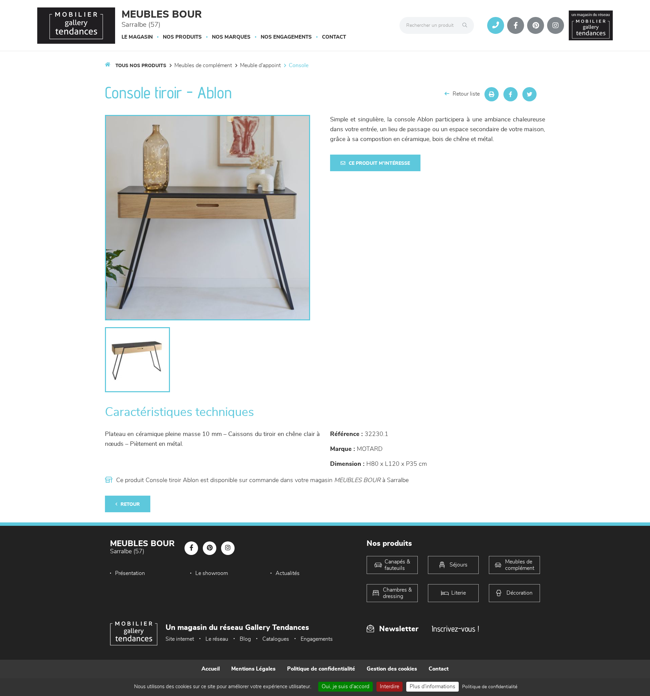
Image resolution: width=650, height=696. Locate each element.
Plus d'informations (432, 686)
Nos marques (231, 37)
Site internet (180, 639)
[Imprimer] (491, 94)
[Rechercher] (466, 25)
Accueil (210, 669)
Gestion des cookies (392, 669)
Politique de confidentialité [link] (489, 686)
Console (298, 65)
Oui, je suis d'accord (345, 686)
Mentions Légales (253, 669)
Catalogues (275, 639)
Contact (334, 37)
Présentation (130, 573)
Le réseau (216, 639)
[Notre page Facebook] (515, 25)
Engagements (317, 639)
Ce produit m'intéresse (379, 163)
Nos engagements (286, 37)
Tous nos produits (140, 65)
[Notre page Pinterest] (535, 25)
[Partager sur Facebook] (510, 94)
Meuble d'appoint (260, 65)
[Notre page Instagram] (555, 25)
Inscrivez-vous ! (455, 629)
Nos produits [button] (182, 37)
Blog (245, 639)
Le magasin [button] (137, 37)
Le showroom (211, 573)
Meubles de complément (203, 65)
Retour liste (466, 94)
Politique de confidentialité (321, 669)
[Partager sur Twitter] (529, 94)
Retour (130, 504)
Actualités (288, 573)
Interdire (389, 686)
